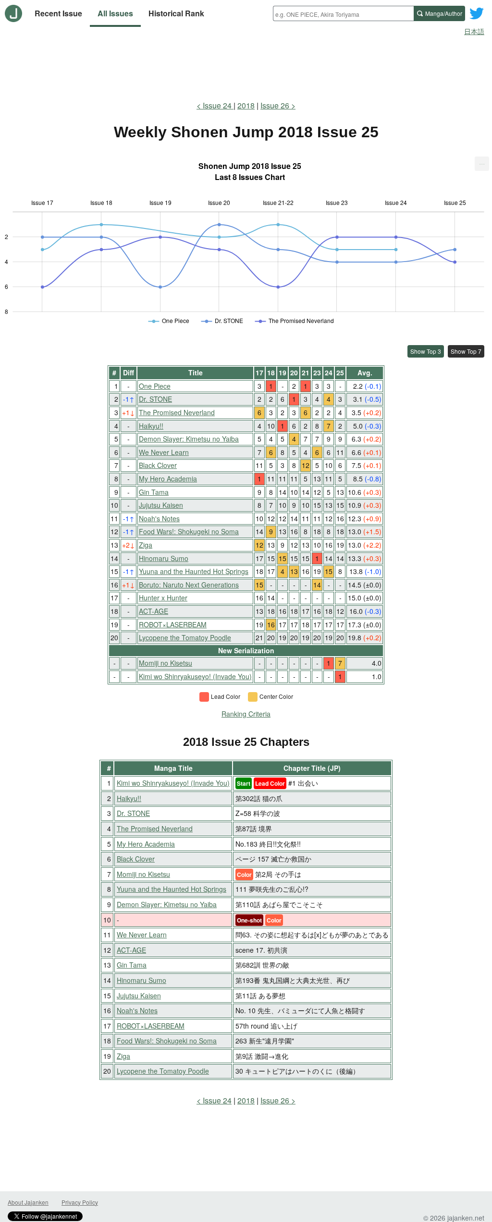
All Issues (115, 13)
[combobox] (343, 13)
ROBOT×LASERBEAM (173, 624)
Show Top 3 (425, 351)
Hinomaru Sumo (163, 558)
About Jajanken (28, 1202)
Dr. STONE (155, 399)
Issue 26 (274, 105)
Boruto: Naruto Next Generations (189, 584)
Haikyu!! (151, 426)
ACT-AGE (153, 611)
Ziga (145, 545)
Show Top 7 (466, 351)
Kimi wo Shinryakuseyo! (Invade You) (195, 676)
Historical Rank (176, 13)
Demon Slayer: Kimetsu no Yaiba (189, 438)
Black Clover (158, 465)
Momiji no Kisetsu (165, 663)
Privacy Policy (80, 1202)
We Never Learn (164, 452)
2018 (246, 105)
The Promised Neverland (177, 412)
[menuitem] (482, 163)
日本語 (474, 31)
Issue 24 (218, 105)
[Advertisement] (246, 66)
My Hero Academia (168, 478)
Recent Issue (58, 13)
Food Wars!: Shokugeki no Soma (189, 531)
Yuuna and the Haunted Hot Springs (193, 571)
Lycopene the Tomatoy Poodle (185, 637)
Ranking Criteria (246, 714)
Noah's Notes (159, 518)
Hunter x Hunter (163, 597)
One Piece (155, 386)
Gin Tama (154, 492)
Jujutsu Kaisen (161, 505)
